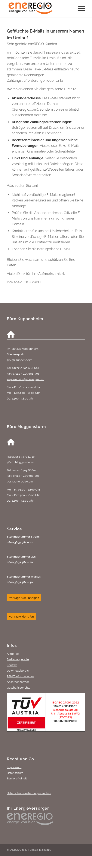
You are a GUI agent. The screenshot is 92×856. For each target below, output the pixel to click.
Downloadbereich (18, 670)
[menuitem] (79, 8)
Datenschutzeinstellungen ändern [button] (29, 793)
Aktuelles (13, 653)
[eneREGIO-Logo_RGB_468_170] (38, 8)
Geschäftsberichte (18, 687)
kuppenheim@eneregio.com (25, 379)
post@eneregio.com (20, 481)
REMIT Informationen (20, 676)
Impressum (14, 767)
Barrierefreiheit (17, 778)
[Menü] (79, 8)
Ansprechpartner (18, 681)
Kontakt (12, 665)
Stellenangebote (18, 659)
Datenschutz (15, 773)
